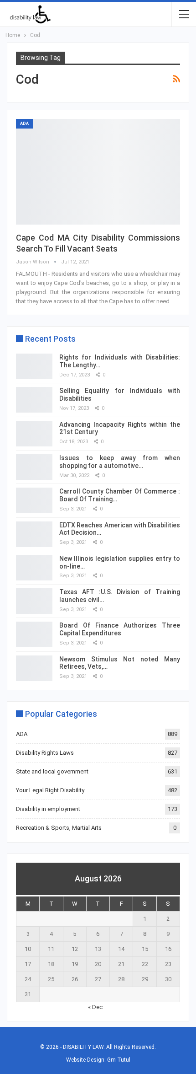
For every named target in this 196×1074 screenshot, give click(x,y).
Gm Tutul (118, 1060)
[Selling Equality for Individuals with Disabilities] (34, 400)
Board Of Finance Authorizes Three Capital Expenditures (119, 629)
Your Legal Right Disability (50, 790)
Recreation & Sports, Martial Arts (59, 827)
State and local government (52, 771)
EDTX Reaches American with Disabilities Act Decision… (119, 529)
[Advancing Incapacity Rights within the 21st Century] (34, 433)
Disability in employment (48, 809)
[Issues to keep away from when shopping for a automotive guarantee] (34, 467)
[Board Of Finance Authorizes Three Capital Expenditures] (34, 634)
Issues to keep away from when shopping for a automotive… (119, 461)
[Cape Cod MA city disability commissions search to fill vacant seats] (98, 171)
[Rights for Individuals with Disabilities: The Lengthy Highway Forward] (34, 366)
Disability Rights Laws (45, 752)
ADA (24, 123)
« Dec (95, 1007)
